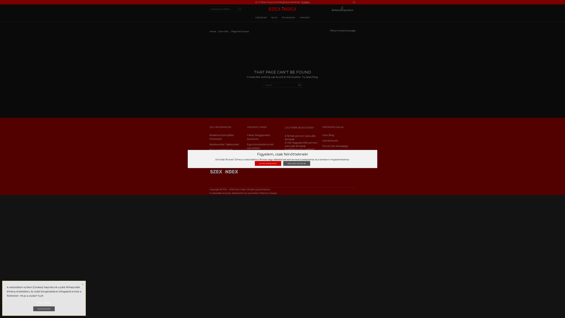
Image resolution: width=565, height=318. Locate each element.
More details (44, 302)
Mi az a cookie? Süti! (31, 295)
